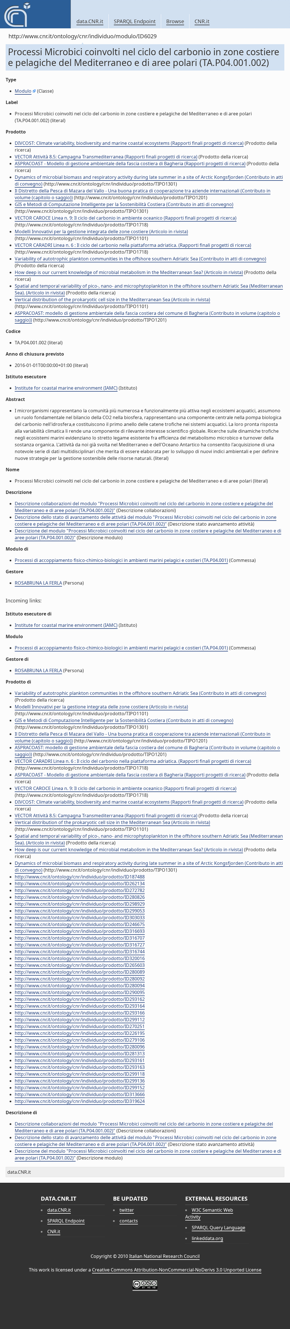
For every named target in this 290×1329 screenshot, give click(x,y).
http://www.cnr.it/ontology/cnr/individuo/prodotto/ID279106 (80, 1040)
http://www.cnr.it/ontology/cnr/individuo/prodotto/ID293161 (80, 1060)
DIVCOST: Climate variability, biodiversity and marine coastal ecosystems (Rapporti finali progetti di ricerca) (129, 143)
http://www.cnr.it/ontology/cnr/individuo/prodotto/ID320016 (80, 958)
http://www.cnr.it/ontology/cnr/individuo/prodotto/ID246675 (80, 924)
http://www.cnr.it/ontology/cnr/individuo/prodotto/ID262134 (80, 883)
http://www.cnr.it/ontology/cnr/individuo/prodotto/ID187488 (80, 877)
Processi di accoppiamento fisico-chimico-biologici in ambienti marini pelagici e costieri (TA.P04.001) (121, 560)
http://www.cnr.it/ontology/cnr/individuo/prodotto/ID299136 (80, 1081)
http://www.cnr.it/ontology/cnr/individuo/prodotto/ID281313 (80, 1053)
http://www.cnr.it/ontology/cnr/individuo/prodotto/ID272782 (80, 890)
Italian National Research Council (164, 1256)
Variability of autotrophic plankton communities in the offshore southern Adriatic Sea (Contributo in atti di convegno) (140, 259)
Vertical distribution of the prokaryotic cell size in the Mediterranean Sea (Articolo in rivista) (112, 299)
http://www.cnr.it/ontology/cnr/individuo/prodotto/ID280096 (80, 1047)
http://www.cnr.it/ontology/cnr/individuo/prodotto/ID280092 (80, 979)
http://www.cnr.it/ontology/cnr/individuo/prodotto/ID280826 (80, 897)
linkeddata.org (207, 1238)
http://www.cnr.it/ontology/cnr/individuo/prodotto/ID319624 (80, 1101)
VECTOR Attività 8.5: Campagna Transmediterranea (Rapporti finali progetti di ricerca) (106, 157)
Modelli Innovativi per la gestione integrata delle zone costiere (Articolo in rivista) (101, 231)
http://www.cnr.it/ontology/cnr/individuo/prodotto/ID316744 (80, 951)
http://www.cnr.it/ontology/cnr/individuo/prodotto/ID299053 (80, 911)
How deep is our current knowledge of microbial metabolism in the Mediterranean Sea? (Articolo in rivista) (129, 272)
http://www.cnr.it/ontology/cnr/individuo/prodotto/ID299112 (80, 1019)
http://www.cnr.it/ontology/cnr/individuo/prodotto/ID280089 (80, 972)
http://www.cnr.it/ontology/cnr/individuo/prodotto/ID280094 (80, 985)
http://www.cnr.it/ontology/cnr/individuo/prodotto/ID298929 (80, 904)
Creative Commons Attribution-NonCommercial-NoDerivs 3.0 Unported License (176, 1270)
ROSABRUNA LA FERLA (38, 583)
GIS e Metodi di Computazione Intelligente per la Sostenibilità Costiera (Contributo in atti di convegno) (124, 204)
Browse (175, 21)
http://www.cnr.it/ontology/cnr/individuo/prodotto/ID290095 (80, 992)
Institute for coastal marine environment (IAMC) (66, 388)
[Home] (35, 14)
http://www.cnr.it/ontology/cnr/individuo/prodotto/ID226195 (80, 1033)
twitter (127, 1210)
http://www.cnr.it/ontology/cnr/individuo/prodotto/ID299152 (80, 1087)
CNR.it (202, 21)
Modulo (23, 91)
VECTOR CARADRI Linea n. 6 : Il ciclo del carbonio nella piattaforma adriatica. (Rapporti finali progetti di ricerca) (133, 245)
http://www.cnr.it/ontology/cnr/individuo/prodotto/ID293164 (80, 1006)
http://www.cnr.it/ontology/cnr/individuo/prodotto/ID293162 (80, 999)
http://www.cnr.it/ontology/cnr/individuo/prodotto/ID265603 (80, 965)
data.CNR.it (89, 21)
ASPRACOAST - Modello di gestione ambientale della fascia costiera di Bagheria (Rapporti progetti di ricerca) (130, 163)
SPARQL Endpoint (135, 21)
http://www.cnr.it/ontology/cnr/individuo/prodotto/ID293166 (80, 1013)
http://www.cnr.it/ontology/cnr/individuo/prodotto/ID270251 (80, 1026)
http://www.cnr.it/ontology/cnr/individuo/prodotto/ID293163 (80, 1067)
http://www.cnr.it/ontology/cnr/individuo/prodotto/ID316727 (80, 945)
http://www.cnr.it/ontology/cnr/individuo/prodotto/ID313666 (80, 1094)
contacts (129, 1221)
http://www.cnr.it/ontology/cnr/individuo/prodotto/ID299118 (80, 1074)
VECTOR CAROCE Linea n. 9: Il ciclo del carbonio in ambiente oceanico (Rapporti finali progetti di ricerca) (125, 218)
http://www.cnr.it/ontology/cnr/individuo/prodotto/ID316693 (80, 931)
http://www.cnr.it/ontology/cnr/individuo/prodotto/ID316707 (80, 938)
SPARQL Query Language (218, 1227)
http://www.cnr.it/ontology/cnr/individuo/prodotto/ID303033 (80, 917)
